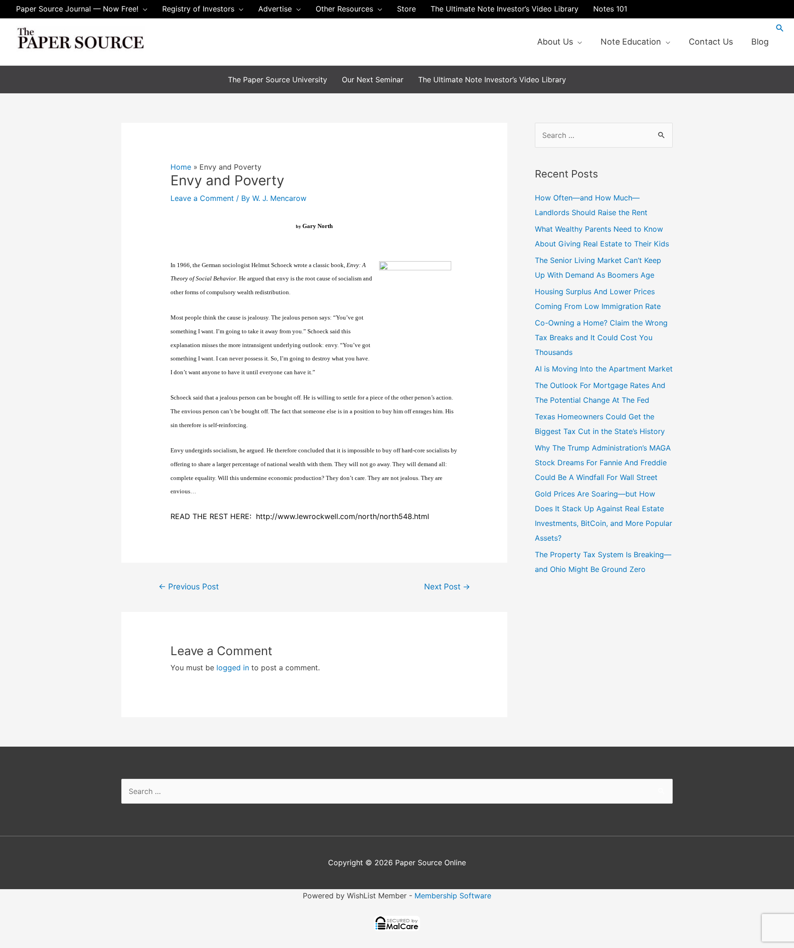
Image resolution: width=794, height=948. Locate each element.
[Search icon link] (780, 28)
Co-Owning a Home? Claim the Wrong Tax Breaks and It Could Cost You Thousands (601, 337)
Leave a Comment (202, 198)
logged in (232, 667)
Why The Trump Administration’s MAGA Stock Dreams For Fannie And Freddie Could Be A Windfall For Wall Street (603, 462)
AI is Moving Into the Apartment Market (604, 368)
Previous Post (189, 586)
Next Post (447, 586)
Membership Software (452, 895)
